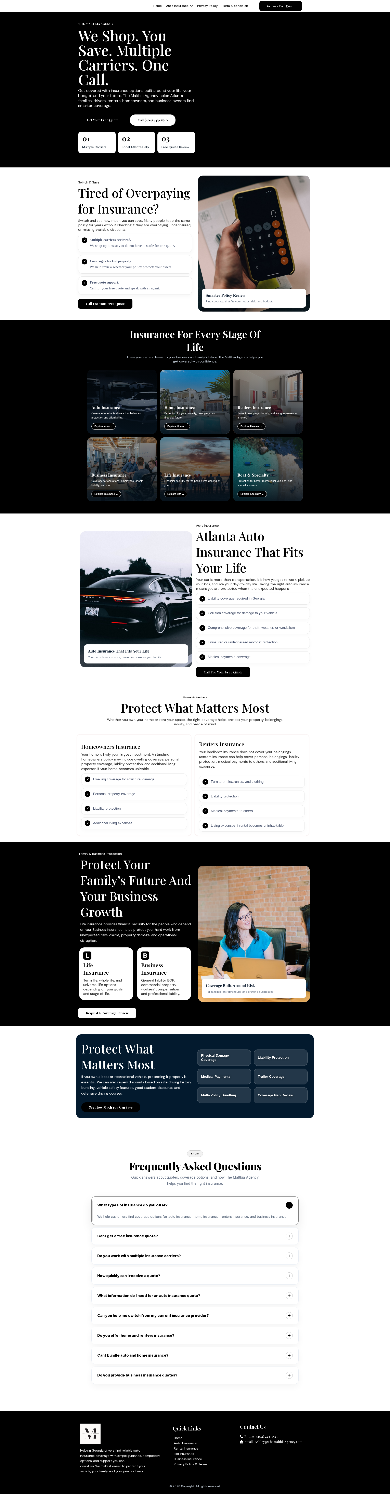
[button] (191, 6)
